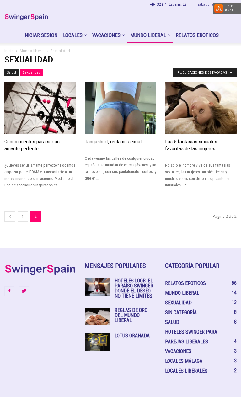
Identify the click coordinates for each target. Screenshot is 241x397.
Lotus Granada (132, 336)
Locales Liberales (186, 371)
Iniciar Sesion (40, 35)
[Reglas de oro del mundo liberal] (97, 316)
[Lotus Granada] (97, 342)
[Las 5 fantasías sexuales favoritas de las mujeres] (201, 108)
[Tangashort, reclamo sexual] (120, 108)
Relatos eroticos (197, 35)
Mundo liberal (148, 35)
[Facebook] (9, 291)
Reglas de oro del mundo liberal (131, 315)
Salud (11, 72)
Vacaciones (106, 35)
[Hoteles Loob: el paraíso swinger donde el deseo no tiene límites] (97, 287)
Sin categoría (181, 312)
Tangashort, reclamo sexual (113, 141)
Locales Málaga (183, 361)
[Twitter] (24, 291)
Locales (73, 35)
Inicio (9, 50)
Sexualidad (32, 72)
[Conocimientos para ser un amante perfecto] (40, 108)
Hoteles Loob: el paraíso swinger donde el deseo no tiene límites (134, 288)
